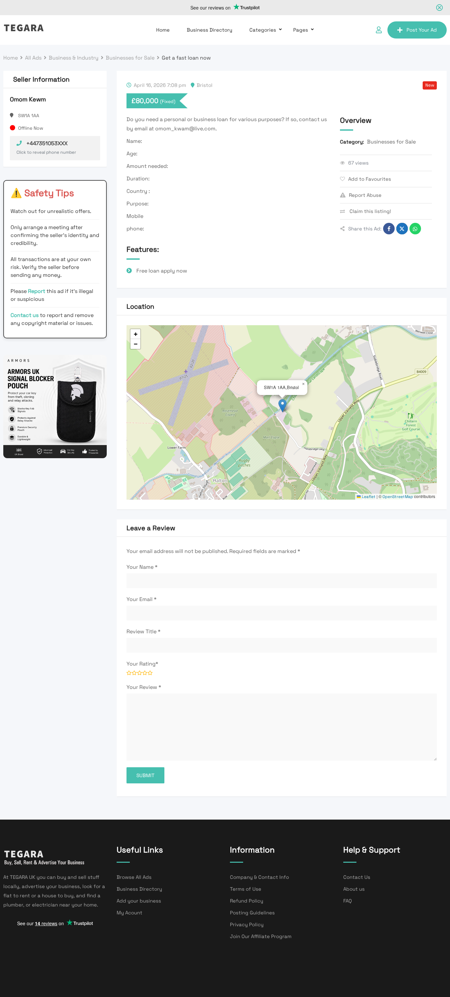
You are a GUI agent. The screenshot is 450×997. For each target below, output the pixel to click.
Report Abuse (365, 195)
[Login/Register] (379, 30)
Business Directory (209, 30)
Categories (262, 30)
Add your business (139, 901)
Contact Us (356, 877)
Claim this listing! (369, 211)
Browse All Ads (134, 877)
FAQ (347, 901)
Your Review (144, 687)
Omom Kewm (28, 99)
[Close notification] (439, 8)
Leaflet (368, 496)
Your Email (141, 599)
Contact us (25, 315)
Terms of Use (245, 889)
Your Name (142, 567)
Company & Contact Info (259, 877)
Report (37, 291)
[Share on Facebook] (389, 228)
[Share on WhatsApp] (415, 228)
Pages (300, 30)
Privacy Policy (247, 924)
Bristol (204, 85)
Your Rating (142, 663)
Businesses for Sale (391, 141)
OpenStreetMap (397, 496)
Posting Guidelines (252, 912)
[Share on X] (402, 228)
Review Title (143, 631)
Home (163, 30)
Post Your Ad (422, 30)
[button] (282, 405)
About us (354, 889)
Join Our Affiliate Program (261, 936)
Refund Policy (246, 901)
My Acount (129, 912)
